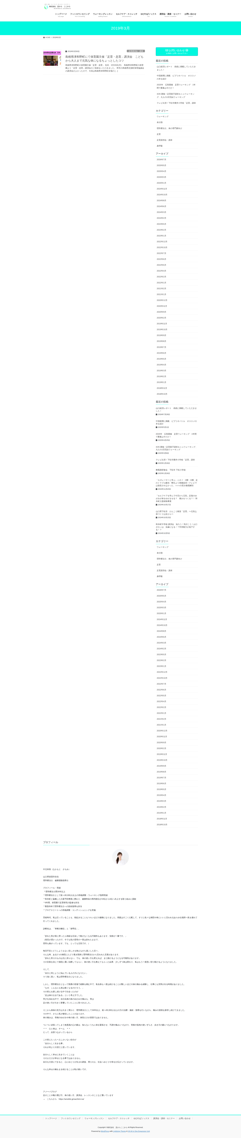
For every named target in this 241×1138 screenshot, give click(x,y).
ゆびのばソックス (141, 1118)
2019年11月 (162, 323)
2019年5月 (161, 359)
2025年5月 (161, 165)
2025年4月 (161, 171)
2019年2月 (161, 376)
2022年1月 (161, 283)
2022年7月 (161, 253)
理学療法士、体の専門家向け (169, 128)
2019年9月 (161, 335)
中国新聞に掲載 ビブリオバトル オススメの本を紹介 (176, 77)
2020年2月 (161, 318)
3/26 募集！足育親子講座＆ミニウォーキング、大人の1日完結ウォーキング (175, 95)
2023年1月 (161, 236)
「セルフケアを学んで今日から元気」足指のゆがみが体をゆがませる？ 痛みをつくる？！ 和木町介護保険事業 (176, 498)
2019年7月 (161, 347)
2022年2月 (161, 277)
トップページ (51, 1118)
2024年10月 (162, 194)
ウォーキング (162, 116)
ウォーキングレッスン (94, 1118)
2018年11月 (162, 388)
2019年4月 (161, 365)
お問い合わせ (185, 1118)
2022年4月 (161, 271)
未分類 (160, 122)
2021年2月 (161, 288)
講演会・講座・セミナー (164, 1118)
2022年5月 (161, 265)
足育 (159, 134)
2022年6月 (161, 259)
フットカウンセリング (70, 1118)
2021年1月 (161, 294)
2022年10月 (162, 247)
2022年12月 (162, 241)
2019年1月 (161, 382)
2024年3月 (161, 212)
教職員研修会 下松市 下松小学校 (171, 470)
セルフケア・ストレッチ (119, 1118)
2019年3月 (161, 370)
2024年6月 (161, 206)
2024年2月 (161, 218)
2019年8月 (161, 341)
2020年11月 (162, 306)
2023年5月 (161, 224)
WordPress (105, 1131)
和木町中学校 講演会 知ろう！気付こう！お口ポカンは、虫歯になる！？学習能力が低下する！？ (176, 527)
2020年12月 (162, 300)
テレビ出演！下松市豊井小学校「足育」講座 (177, 103)
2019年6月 (161, 353)
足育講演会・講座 (136, 51)
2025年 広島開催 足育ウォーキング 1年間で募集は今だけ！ (176, 86)
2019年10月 (162, 329)
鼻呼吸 (160, 146)
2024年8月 (161, 200)
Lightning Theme (119, 1131)
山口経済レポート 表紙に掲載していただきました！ (176, 68)
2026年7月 (161, 159)
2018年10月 (162, 394)
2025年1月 (161, 183)
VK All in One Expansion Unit (139, 1131)
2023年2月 (161, 230)
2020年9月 (161, 312)
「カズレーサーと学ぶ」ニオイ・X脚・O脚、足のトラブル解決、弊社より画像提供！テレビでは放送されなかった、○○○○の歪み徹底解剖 (177, 483)
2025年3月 (161, 177)
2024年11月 (162, 189)
